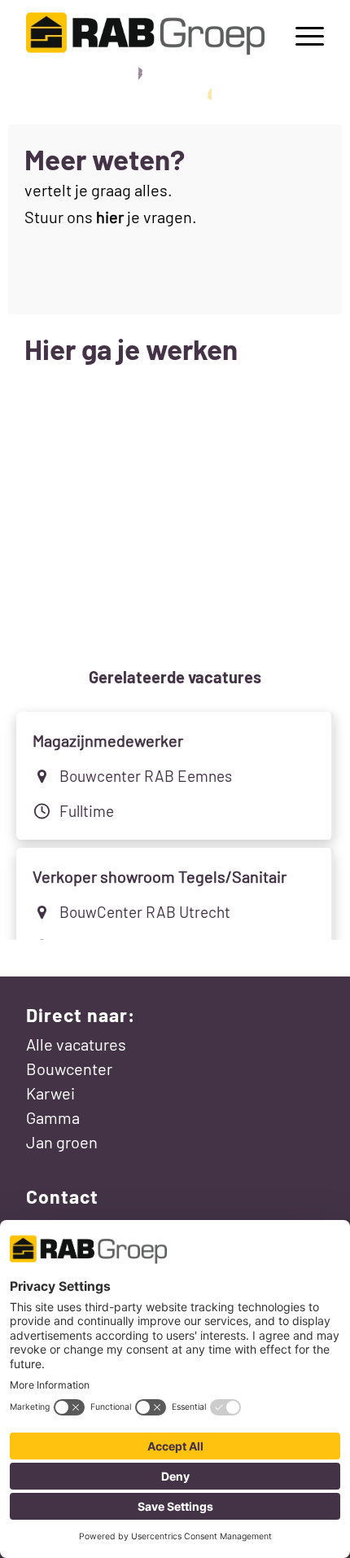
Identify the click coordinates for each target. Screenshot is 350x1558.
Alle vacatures (76, 1044)
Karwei (50, 1093)
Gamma (53, 1117)
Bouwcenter (69, 1068)
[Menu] (301, 33)
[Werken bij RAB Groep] (145, 33)
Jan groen (62, 1142)
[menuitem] (301, 33)
